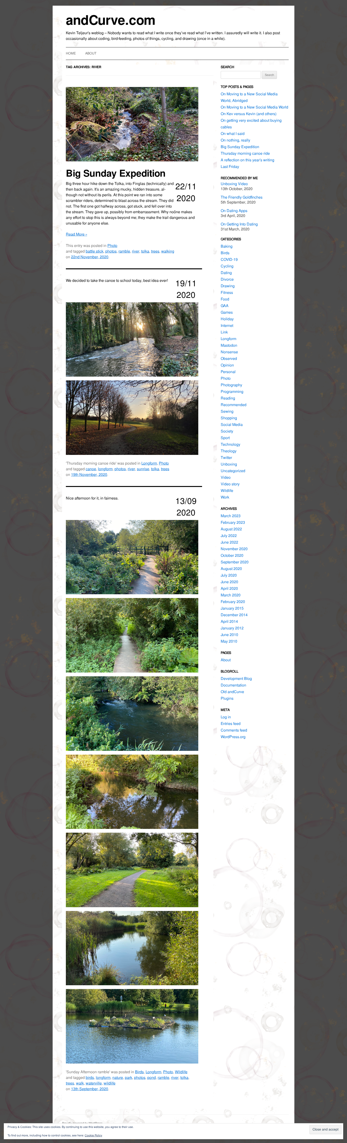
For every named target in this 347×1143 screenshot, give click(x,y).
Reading (228, 398)
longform (105, 468)
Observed (229, 358)
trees (155, 251)
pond (151, 1077)
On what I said (233, 133)
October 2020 (232, 555)
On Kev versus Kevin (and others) (248, 113)
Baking (227, 246)
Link (224, 332)
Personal (228, 371)
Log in (226, 717)
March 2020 (231, 595)
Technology (230, 444)
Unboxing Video (234, 183)
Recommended (233, 404)
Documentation (233, 685)
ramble (124, 251)
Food (225, 299)
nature (117, 1077)
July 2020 (229, 575)
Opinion (227, 365)
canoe (91, 468)
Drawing (228, 285)
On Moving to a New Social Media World (254, 107)
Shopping (229, 418)
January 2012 (232, 628)
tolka (145, 251)
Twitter (226, 457)
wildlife (109, 1083)
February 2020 (233, 601)
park (128, 1077)
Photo (112, 245)
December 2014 (234, 614)
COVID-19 (229, 259)
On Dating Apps (234, 210)
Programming (232, 391)
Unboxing (229, 464)
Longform (149, 463)
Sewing (227, 411)
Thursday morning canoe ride (245, 153)
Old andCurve (232, 691)
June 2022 (229, 542)
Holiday (227, 318)
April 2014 (229, 621)
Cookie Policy (93, 1135)
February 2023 (233, 522)
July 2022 (229, 535)
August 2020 (231, 568)
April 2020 (229, 588)
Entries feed (231, 723)
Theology (229, 451)
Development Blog (236, 678)
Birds (139, 1071)
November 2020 (234, 548)
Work (225, 497)
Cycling (227, 266)
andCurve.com (111, 20)
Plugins (227, 698)
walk (80, 1083)
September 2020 (235, 562)
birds (90, 1077)
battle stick (94, 251)
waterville (94, 1083)
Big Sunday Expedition (115, 173)
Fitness (227, 292)
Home (71, 53)
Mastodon (229, 345)
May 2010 (229, 641)
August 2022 (231, 529)
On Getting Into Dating (239, 224)
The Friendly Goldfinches (241, 197)
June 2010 (229, 634)
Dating (226, 272)
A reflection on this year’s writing (247, 160)
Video (226, 477)
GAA (225, 305)
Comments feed (234, 730)
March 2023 (231, 515)
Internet (227, 325)
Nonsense (229, 351)
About (91, 53)
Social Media (232, 424)
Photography (231, 384)
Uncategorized (233, 470)
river (135, 251)
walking (167, 251)
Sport (225, 437)
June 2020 (229, 581)
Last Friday (230, 166)
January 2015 (232, 608)
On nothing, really (235, 140)
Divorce (227, 279)
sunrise (143, 468)
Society (227, 431)
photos (111, 251)
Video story (230, 484)
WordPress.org (233, 736)
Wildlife (181, 1071)
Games (227, 312)
